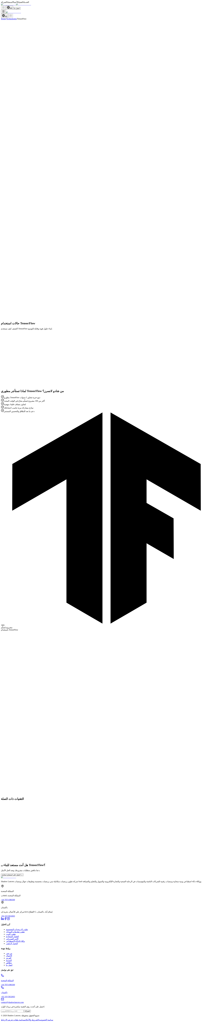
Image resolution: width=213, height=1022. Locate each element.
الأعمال (9, 956)
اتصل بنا (17, 8)
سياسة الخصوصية (46, 1020)
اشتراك (27, 1011)
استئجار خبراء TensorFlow (11, 252)
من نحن (9, 953)
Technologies (11, 19)
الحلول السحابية (12, 936)
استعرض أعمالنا (31, 252)
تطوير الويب (11, 934)
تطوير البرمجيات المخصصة (17, 929)
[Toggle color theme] (3, 8)
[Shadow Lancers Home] (16, 4)
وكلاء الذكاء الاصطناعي (15, 941)
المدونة (9, 960)
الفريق (8, 958)
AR (11, 8)
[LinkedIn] (2, 919)
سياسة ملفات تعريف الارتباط (13, 1020)
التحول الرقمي (12, 943)
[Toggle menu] (3, 12)
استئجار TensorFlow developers (13, 745)
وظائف (9, 963)
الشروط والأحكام (32, 1020)
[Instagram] (8, 919)
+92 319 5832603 (8, 916)
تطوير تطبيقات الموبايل (15, 932)
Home (3, 19)
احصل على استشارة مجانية (12, 875)
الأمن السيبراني (12, 939)
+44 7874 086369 (8, 900)
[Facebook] (5, 919)
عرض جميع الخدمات (9, 756)
